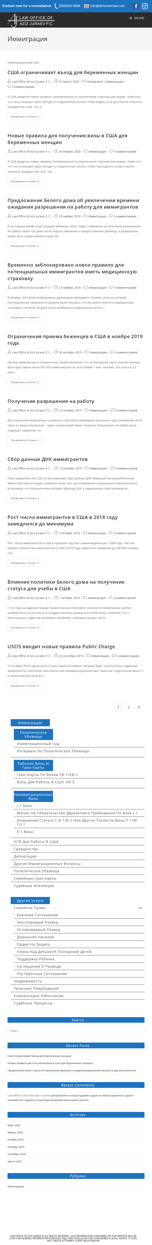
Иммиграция (115, 81)
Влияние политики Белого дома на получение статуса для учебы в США (66, 585)
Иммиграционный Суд (38, 743)
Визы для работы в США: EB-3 (45, 782)
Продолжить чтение (27, 117)
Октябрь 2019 (16, 1147)
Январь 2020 (15, 1132)
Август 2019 (15, 1161)
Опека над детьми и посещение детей (54, 951)
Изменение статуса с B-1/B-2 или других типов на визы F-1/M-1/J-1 (77, 822)
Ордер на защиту (33, 944)
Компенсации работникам (39, 995)
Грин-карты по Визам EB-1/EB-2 (47, 774)
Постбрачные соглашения (42, 973)
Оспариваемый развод (38, 929)
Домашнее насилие (35, 936)
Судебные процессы (33, 1003)
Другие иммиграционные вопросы (47, 863)
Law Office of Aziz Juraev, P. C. (31, 81)
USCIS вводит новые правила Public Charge (61, 646)
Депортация (25, 856)
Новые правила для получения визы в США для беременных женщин (50, 1063)
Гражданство (26, 848)
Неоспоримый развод (37, 922)
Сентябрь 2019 (17, 1154)
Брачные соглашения (37, 914)
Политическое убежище (33, 734)
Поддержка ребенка (36, 959)
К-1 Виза (25, 831)
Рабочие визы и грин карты (33, 765)
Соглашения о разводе (39, 966)
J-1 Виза (24, 805)
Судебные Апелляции (34, 885)
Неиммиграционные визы (33, 796)
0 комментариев (23, 87)
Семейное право (30, 907)
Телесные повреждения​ (36, 988)
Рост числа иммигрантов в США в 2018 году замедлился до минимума (63, 520)
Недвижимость (28, 981)
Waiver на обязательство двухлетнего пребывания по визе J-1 (77, 813)
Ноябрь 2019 (15, 1139)
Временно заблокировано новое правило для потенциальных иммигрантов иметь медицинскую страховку (72, 271)
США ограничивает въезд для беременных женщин (73, 72)
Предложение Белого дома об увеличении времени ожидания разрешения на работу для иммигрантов (73, 203)
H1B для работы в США (36, 841)
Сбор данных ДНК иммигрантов (48, 459)
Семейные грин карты (35, 878)
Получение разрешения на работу (51, 401)
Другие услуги (30, 900)
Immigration (95, 81)
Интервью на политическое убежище (53, 751)
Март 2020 (14, 1125)
